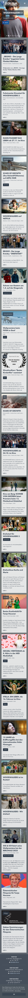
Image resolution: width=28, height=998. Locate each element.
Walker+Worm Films (9, 864)
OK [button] (14, 994)
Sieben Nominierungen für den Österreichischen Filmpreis (13, 929)
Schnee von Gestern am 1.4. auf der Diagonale (13, 286)
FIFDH (5, 337)
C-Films (18, 864)
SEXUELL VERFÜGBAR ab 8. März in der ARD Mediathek (14, 653)
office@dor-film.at (15, 962)
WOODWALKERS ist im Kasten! (13, 778)
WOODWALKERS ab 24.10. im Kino (12, 451)
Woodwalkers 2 (13, 12)
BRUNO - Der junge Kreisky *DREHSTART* (13, 252)
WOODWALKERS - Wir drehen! (13, 812)
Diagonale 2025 (7, 293)
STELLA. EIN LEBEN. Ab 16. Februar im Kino (13, 697)
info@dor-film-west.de (15, 973)
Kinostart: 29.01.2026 (8, 18)
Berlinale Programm (8, 855)
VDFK (5, 377)
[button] (24, 3)
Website (5, 749)
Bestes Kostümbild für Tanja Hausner (12, 612)
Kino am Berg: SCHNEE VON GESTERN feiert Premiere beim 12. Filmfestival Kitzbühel (13, 497)
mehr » (5, 72)
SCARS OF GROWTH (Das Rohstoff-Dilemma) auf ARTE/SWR (13, 175)
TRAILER (5, 704)
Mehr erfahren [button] (18, 990)
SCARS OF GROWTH (12, 411)
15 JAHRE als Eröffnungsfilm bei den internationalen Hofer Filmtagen (13, 741)
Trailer (5, 660)
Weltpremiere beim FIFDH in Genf (11, 329)
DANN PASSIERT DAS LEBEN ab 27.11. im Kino (14, 139)
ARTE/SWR (6, 184)
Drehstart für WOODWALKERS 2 (11, 535)
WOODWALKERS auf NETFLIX (12, 217)
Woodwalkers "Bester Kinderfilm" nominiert (12, 371)
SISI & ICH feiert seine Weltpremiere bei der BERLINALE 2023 (12, 848)
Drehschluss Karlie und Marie (13, 571)
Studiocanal (6, 539)
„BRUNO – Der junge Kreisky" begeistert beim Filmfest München (13, 59)
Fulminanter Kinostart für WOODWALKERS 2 (14, 94)
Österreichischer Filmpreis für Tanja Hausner (11, 893)
